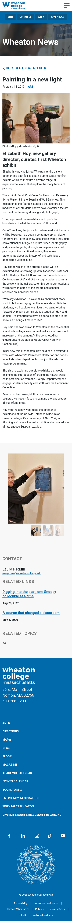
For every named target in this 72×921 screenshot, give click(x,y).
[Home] (17, 5)
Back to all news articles (25, 68)
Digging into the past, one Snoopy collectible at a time (29, 594)
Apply (41, 16)
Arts (6, 723)
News (6, 748)
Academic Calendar (17, 773)
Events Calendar (15, 781)
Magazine (9, 764)
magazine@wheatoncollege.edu (21, 573)
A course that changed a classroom (31, 613)
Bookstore (10, 789)
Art (31, 86)
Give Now (56, 16)
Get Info (23, 16)
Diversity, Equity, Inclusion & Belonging (31, 814)
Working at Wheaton (18, 806)
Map (5, 739)
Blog (6, 756)
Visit (10, 16)
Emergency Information (20, 798)
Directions (10, 731)
